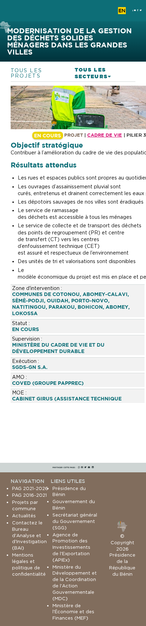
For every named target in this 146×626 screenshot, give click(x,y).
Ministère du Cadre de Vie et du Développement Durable (58, 348)
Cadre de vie (104, 135)
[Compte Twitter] (140, 10)
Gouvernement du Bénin (73, 504)
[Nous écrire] (135, 10)
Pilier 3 (136, 135)
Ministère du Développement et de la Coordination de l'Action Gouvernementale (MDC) (74, 582)
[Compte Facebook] (137, 10)
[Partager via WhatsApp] (79, 467)
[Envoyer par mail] (89, 467)
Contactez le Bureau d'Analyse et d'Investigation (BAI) (29, 535)
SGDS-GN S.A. (29, 367)
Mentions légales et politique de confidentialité (29, 564)
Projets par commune (25, 505)
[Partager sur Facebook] (82, 467)
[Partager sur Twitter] (85, 467)
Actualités (24, 515)
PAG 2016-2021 (29, 495)
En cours (25, 329)
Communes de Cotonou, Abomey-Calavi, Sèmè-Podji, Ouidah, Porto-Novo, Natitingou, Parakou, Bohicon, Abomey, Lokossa (71, 303)
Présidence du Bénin (69, 491)
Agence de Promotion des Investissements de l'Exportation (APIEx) (71, 547)
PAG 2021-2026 (30, 488)
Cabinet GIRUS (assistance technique (67, 398)
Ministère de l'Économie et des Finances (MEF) (73, 612)
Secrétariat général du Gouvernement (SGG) (74, 521)
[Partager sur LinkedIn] (93, 467)
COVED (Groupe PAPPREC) (48, 383)
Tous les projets (26, 73)
